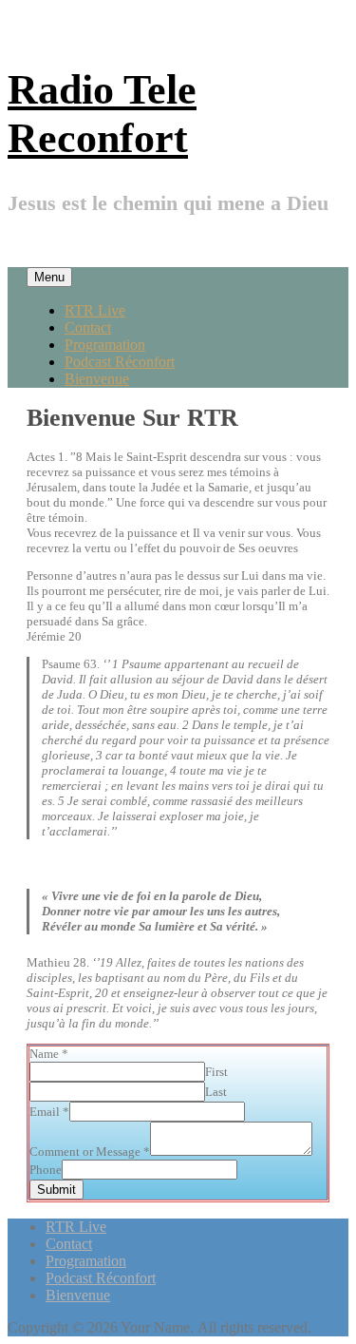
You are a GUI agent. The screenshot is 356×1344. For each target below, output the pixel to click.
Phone (45, 1169)
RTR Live (95, 310)
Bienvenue (97, 379)
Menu (49, 277)
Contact (88, 327)
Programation (105, 344)
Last (216, 1092)
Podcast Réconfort (120, 362)
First (216, 1072)
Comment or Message (89, 1151)
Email (49, 1111)
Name (48, 1053)
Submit (56, 1189)
